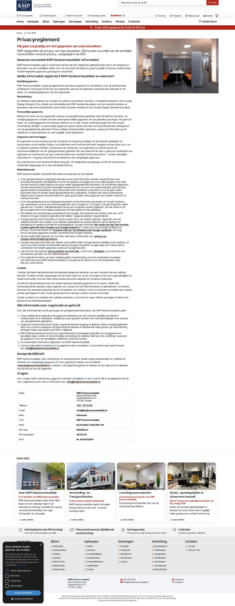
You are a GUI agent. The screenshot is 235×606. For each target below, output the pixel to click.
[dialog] (23, 572)
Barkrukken (58, 546)
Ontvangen (75, 21)
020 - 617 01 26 (84, 405)
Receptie (124, 546)
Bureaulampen (160, 546)
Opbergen (59, 21)
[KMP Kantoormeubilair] (24, 6)
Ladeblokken (92, 565)
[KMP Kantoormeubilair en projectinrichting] (42, 6)
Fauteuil (56, 557)
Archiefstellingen (94, 554)
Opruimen (91, 550)
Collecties (134, 21)
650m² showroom (74, 15)
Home (20, 21)
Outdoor (107, 21)
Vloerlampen (160, 561)
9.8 (123, 15)
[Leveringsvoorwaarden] (141, 478)
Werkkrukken (59, 565)
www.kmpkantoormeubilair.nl (33, 365)
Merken (120, 21)
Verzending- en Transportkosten (81, 495)
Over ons (161, 16)
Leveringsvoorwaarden (135, 493)
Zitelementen (59, 569)
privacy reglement (129, 600)
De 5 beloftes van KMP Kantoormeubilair (39, 496)
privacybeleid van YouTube (63, 251)
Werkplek (33, 21)
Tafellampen (159, 550)
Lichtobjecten (160, 565)
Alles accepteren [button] (23, 593)
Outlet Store (209, 21)
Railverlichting (160, 569)
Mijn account (193, 16)
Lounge (191, 546)
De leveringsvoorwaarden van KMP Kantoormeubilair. (137, 498)
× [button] (40, 545)
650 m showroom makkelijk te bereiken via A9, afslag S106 (192, 502)
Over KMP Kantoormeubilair (38, 493)
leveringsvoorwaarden (109, 600)
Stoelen (56, 554)
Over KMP (31, 33)
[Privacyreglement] (177, 65)
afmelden (99, 251)
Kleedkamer (125, 554)
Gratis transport (49, 15)
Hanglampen (160, 554)
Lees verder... (27, 519)
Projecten (176, 16)
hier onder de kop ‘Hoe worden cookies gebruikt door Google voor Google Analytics (74, 226)
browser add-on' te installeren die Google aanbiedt (82, 230)
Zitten (45, 21)
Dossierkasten (93, 557)
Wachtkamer (126, 557)
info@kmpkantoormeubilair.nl (42, 348)
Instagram (178, 582)
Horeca (123, 561)
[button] (23, 599)
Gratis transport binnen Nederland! (86, 500)
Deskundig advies (98, 15)
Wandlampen (160, 557)
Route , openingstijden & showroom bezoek (187, 495)
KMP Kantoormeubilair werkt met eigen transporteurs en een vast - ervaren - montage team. (89, 507)
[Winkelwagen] (217, 16)
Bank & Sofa (59, 561)
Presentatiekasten (95, 561)
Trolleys (90, 569)
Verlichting (91, 21)
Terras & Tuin (194, 550)
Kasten (90, 546)
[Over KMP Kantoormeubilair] (40, 480)
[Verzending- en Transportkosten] (91, 480)
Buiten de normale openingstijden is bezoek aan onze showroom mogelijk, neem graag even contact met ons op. (190, 510)
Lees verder (21, 565)
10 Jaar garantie (26, 15)
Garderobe (125, 550)
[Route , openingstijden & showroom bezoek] (192, 480)
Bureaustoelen (59, 550)
